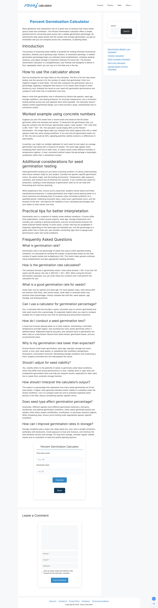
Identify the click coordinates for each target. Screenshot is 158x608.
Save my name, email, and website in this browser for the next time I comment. (58, 572)
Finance (100, 5)
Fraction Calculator (116, 56)
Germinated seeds (42, 465)
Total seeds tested (43, 453)
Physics (110, 5)
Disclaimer (86, 601)
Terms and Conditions (100, 601)
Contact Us (62, 601)
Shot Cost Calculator (116, 63)
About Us (52, 601)
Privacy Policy (74, 601)
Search (113, 26)
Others (128, 5)
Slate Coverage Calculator (119, 59)
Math (119, 5)
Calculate (60, 480)
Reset (59, 490)
